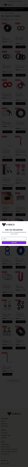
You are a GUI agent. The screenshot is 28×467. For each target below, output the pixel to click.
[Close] (26, 222)
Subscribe (14, 242)
